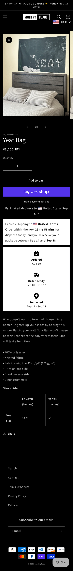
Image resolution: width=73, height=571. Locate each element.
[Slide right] (45, 127)
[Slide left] (27, 127)
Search (12, 468)
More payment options (36, 201)
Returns (13, 505)
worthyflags (40, 564)
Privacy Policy (17, 496)
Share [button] (11, 433)
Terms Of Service (19, 487)
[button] (5, 17)
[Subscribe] (60, 531)
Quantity (8, 158)
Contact (13, 477)
